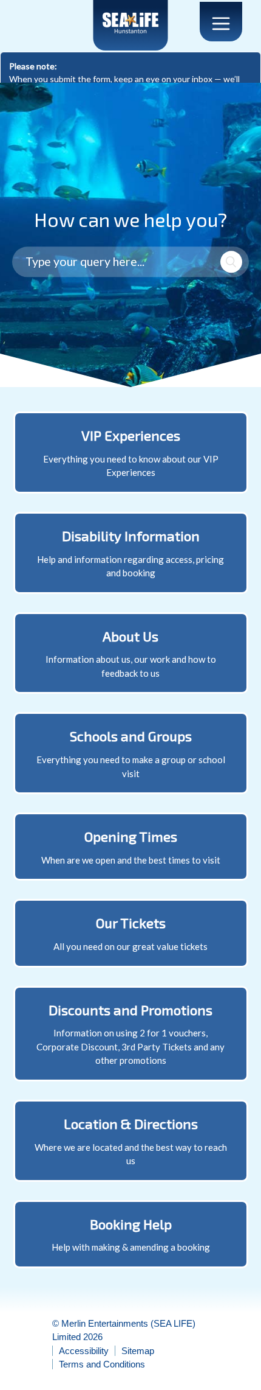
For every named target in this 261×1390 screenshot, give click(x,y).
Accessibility (84, 1351)
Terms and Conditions (102, 1364)
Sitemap (137, 1351)
